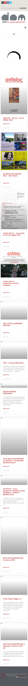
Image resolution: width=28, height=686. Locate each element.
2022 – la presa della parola (13, 363)
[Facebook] (8, 3)
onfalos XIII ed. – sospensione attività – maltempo (11, 283)
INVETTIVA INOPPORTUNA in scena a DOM (13, 559)
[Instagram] (2, 3)
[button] (25, 27)
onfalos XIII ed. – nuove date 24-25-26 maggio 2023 (13, 234)
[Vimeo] (10, 3)
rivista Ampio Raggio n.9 (12, 599)
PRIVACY (3, 674)
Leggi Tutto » (6, 123)
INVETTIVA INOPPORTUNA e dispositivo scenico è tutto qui (14, 646)
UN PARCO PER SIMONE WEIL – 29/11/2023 (12, 175)
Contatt (4, 675)
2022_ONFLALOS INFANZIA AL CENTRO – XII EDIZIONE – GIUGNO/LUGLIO (14, 460)
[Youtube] (5, 3)
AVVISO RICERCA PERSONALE (9, 392)
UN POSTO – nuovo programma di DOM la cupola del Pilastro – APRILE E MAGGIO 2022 (14, 492)
